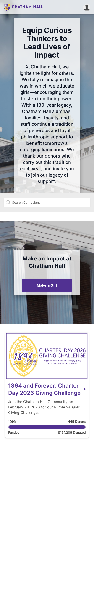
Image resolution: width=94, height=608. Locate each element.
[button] (87, 7)
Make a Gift (47, 285)
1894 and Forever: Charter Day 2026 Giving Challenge (44, 389)
